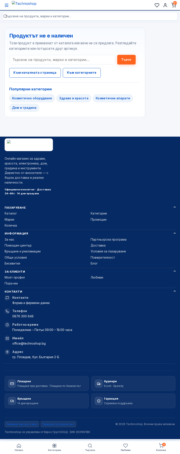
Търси (126, 59)
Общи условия (16, 257)
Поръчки (11, 283)
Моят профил (15, 277)
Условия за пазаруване (108, 251)
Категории (99, 213)
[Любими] (157, 5)
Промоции (98, 219)
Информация (16, 233)
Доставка (98, 245)
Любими (97, 277)
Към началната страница (34, 72)
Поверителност (103, 257)
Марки (9, 219)
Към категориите (81, 72)
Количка (11, 225)
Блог (94, 263)
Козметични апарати (113, 98)
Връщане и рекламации (23, 251)
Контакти (13, 291)
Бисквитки (12, 263)
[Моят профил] (165, 5)
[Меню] (6, 5)
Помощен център (18, 245)
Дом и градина (24, 107)
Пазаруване (15, 207)
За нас (9, 239)
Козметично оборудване (32, 98)
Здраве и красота (73, 98)
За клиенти (15, 271)
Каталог (11, 213)
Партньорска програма (108, 239)
